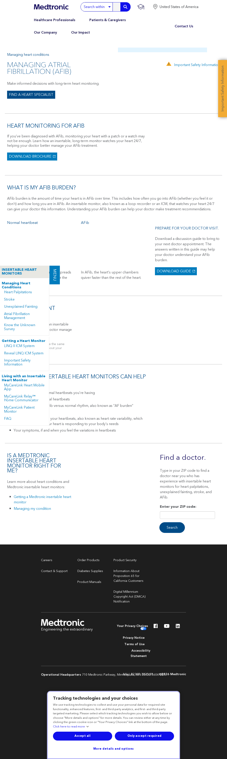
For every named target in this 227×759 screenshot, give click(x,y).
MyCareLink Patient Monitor (19, 409)
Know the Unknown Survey (19, 327)
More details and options (113, 748)
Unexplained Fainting (20, 306)
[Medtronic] (51, 7)
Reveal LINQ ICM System (23, 353)
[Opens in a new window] (155, 627)
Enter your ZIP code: (178, 507)
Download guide (173, 271)
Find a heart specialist (31, 95)
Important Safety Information (17, 362)
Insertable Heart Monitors (19, 272)
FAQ (7, 419)
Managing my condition (32, 509)
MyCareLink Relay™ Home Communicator (21, 398)
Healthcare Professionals (54, 20)
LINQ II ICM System (19, 346)
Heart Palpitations (18, 292)
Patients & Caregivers (107, 20)
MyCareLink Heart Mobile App (24, 387)
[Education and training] (140, 7)
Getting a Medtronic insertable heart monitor (42, 499)
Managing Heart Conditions (16, 285)
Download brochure (29, 156)
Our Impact (80, 32)
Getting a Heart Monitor (23, 341)
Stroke (9, 299)
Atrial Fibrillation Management (17, 316)
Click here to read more (69, 727)
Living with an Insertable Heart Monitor (23, 378)
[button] (175, 7)
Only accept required (144, 735)
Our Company (45, 32)
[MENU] (49, 268)
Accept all (82, 735)
